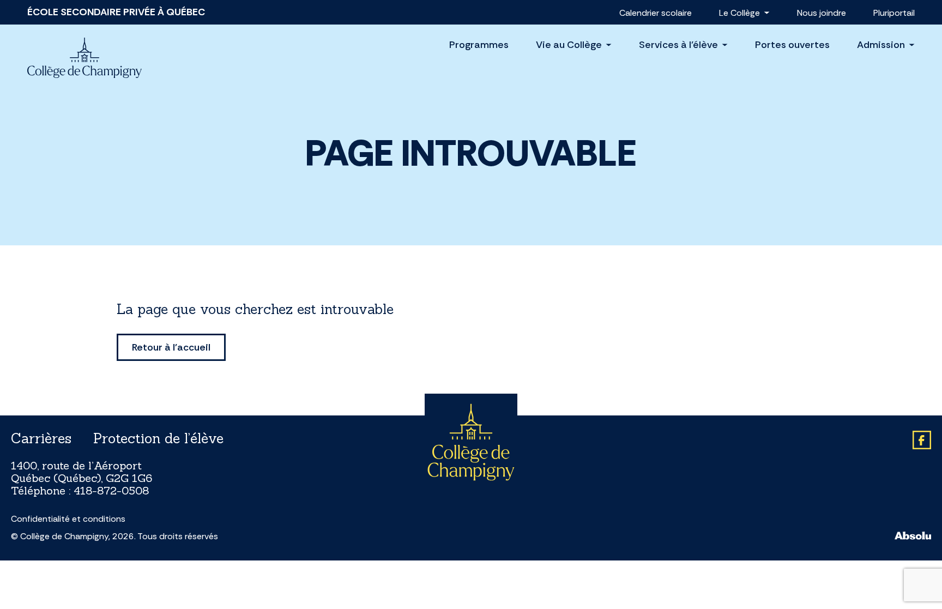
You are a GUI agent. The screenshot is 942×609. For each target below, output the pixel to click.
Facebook (922, 440)
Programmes (479, 44)
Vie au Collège (569, 45)
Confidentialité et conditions (68, 519)
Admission (881, 45)
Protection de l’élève (158, 438)
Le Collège (739, 13)
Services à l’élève (678, 45)
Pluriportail (894, 13)
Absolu (913, 536)
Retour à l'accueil (171, 347)
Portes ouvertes (792, 44)
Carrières (41, 438)
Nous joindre (821, 13)
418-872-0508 (111, 490)
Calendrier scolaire (655, 13)
